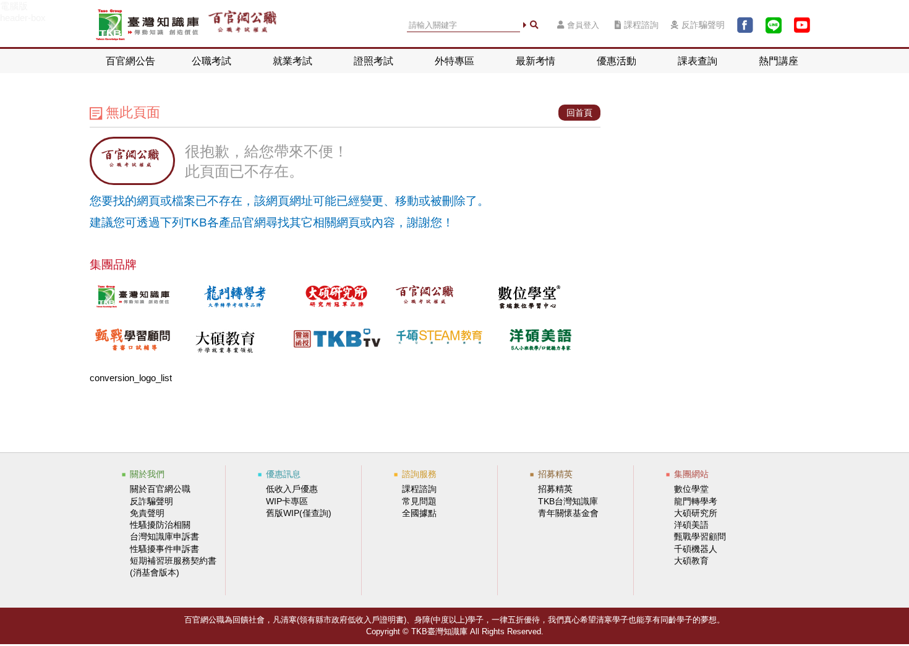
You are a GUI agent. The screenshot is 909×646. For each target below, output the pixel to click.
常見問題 (419, 501)
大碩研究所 (695, 513)
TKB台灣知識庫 (568, 501)
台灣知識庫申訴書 (164, 536)
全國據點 (419, 513)
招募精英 (555, 489)
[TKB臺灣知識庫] (147, 25)
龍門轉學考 (695, 501)
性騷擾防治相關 (160, 525)
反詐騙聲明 (703, 25)
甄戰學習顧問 (700, 536)
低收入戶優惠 (292, 489)
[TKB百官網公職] (242, 25)
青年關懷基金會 (568, 513)
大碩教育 (691, 561)
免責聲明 (147, 513)
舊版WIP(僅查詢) (298, 513)
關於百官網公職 (160, 489)
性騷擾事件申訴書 (164, 549)
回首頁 (579, 113)
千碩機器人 (695, 549)
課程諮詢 (641, 25)
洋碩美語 (691, 525)
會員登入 (583, 25)
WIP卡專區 (287, 501)
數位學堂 (691, 489)
